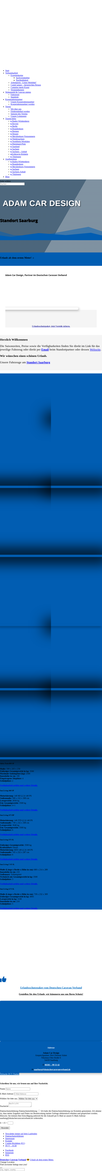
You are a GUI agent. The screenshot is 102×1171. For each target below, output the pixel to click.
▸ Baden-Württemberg (20, 161)
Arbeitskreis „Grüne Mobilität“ (24, 82)
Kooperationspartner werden (23, 104)
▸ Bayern (14, 124)
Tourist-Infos (10, 118)
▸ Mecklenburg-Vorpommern (23, 136)
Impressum (9, 1138)
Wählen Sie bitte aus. (9, 1098)
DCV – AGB (11, 1146)
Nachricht (4, 1106)
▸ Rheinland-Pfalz (18, 144)
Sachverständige (23, 78)
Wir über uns (16, 109)
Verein (8, 106)
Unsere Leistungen (18, 116)
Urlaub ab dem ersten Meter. (42, 1160)
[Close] (1, 1167)
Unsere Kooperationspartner (22, 102)
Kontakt (8, 1141)
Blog (7, 177)
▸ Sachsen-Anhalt (18, 172)
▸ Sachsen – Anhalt (19, 151)
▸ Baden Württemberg (20, 121)
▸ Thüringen (16, 157)
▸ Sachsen (15, 149)
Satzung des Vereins (19, 114)
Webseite (95, 349)
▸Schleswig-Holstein (19, 154)
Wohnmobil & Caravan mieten (18, 92)
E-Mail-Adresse (6, 1094)
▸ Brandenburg (17, 129)
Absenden (5, 1128)
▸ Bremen (15, 131)
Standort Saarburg (38, 362)
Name (2, 1089)
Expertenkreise (17, 75)
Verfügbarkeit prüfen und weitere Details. (19, 785)
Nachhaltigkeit (22, 80)
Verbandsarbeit (11, 73)
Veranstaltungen (17, 90)
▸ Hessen (14, 134)
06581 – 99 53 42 (52, 1065)
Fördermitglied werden (20, 111)
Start (7, 70)
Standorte (15, 97)
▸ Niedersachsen (17, 139)
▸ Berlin (14, 126)
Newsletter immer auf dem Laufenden (21, 1134)
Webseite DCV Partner (9, 1074)
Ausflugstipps (11, 159)
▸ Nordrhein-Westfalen (20, 141)
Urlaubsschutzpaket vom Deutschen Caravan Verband (51, 987)
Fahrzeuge (15, 94)
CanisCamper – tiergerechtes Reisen (26, 85)
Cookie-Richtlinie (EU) (15, 1143)
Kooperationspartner (13, 99)
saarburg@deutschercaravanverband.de (52, 1069)
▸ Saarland (15, 146)
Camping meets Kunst (20, 87)
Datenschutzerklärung (9, 1111)
